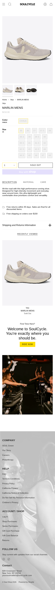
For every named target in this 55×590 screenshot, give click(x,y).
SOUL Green (8, 446)
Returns (5, 540)
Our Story (6, 450)
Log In (5, 516)
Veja (12, 100)
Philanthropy (7, 460)
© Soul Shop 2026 (9, 582)
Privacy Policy (8, 483)
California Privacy (10, 488)
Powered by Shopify (26, 582)
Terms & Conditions (11, 479)
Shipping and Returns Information (19, 225)
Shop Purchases (9, 521)
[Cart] (51, 4)
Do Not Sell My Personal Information (18, 497)
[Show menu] (4, 4)
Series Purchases (10, 526)
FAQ (4, 474)
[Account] (45, 4)
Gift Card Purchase (10, 531)
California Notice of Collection (15, 493)
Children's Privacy (10, 502)
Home (4, 100)
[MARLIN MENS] (27, 273)
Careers (5, 455)
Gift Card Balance (10, 535)
